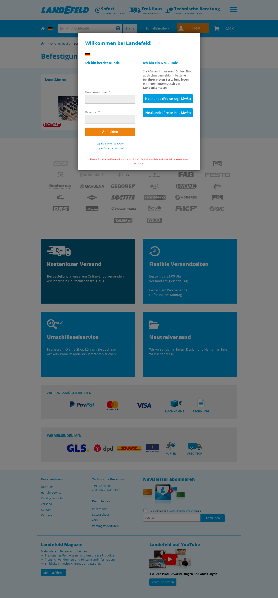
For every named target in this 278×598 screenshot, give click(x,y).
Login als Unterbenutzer (110, 143)
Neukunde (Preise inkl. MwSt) (168, 112)
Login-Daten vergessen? (110, 148)
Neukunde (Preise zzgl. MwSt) (168, 98)
